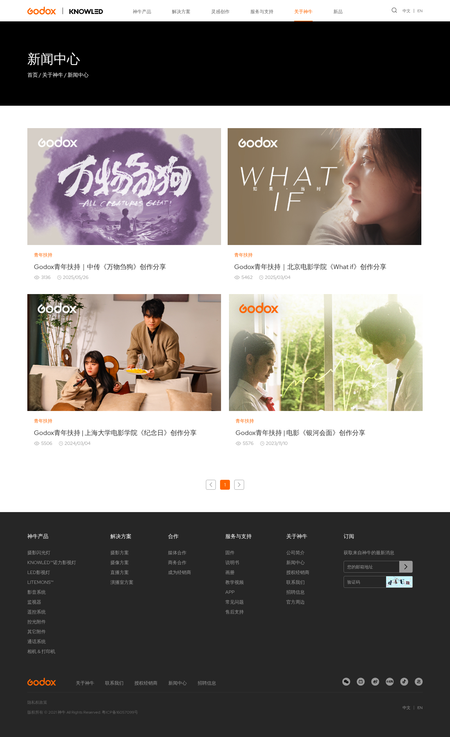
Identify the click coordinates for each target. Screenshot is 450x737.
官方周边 (295, 602)
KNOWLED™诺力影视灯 (51, 562)
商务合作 (177, 562)
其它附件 (36, 632)
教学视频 (234, 582)
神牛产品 (142, 11)
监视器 (34, 602)
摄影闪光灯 (38, 553)
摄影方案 (119, 553)
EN (420, 11)
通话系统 (36, 641)
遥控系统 (36, 612)
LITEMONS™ (40, 582)
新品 (338, 11)
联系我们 (295, 582)
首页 (32, 74)
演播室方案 (121, 582)
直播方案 (119, 572)
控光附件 (36, 622)
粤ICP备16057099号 (120, 712)
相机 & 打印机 (41, 651)
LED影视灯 (38, 572)
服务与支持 (261, 11)
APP (230, 592)
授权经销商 (297, 572)
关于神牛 (303, 11)
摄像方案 (119, 562)
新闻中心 (78, 74)
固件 (230, 553)
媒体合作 (177, 553)
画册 (230, 572)
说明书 (232, 562)
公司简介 (295, 553)
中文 (406, 11)
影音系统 (36, 592)
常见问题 (234, 602)
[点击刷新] (399, 581)
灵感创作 (220, 11)
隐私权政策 (37, 702)
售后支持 (234, 612)
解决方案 (181, 11)
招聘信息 (295, 592)
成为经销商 (179, 572)
